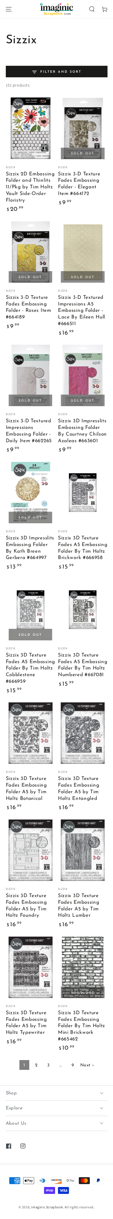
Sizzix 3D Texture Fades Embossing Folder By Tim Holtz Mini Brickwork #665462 (81, 1026)
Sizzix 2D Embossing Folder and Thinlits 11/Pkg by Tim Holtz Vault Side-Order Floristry (30, 187)
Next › (87, 1065)
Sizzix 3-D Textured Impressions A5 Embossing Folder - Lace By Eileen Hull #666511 (81, 310)
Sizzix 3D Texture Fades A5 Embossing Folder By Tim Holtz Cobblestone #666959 (30, 668)
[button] (91, 9)
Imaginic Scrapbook (47, 1207)
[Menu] (8, 9)
